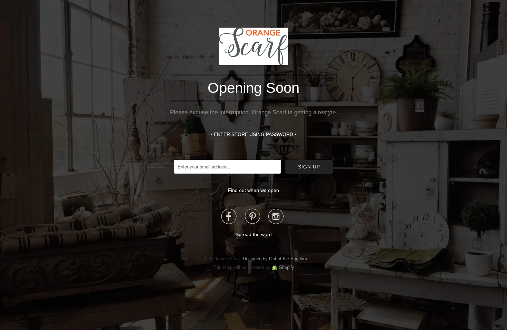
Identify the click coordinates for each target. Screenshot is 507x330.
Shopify (286, 267)
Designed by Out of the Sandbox (275, 258)
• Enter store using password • (253, 134)
